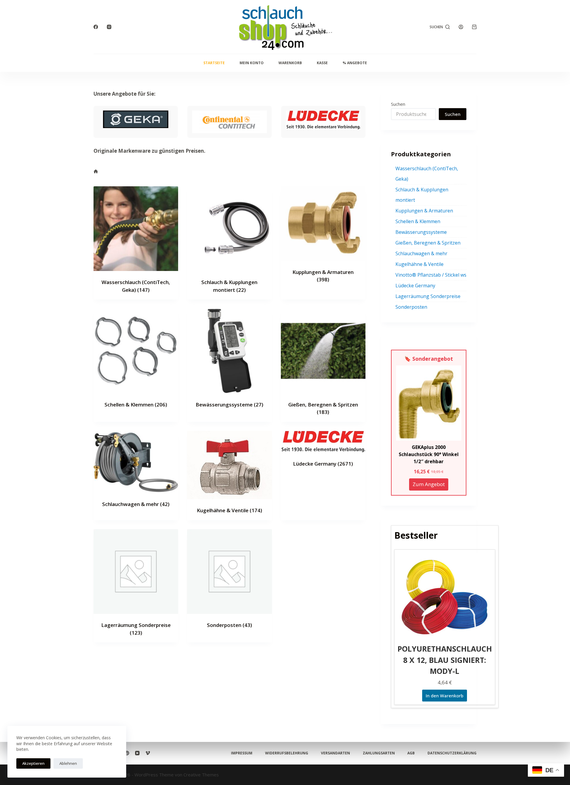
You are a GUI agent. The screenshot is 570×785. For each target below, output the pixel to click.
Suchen (398, 104)
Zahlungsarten (379, 753)
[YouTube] (137, 753)
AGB (411, 753)
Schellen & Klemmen (135, 404)
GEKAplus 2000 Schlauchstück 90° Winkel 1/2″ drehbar (429, 454)
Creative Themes (201, 775)
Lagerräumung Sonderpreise (427, 296)
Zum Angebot (429, 484)
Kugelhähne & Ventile (229, 510)
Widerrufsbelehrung (286, 753)
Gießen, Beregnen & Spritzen (427, 242)
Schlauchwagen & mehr (136, 504)
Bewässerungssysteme (229, 404)
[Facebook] (96, 27)
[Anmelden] (461, 27)
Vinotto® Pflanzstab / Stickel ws (430, 275)
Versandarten (335, 753)
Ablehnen (68, 763)
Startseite (214, 62)
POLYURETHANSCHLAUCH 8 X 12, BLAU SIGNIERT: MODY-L (445, 660)
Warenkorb (290, 62)
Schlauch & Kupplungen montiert (421, 194)
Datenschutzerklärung (452, 753)
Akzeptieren (33, 763)
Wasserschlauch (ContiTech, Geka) (426, 173)
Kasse (322, 62)
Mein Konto (252, 62)
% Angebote (355, 62)
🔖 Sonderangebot (428, 358)
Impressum (241, 753)
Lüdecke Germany (323, 463)
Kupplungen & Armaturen (424, 210)
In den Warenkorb (444, 696)
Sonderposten (229, 625)
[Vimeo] (147, 753)
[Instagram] (109, 27)
